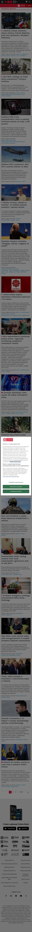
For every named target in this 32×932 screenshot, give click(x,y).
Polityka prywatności (15, 461)
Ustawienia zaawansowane (16, 482)
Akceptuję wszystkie (16, 491)
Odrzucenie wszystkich (16, 486)
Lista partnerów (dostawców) (11, 476)
